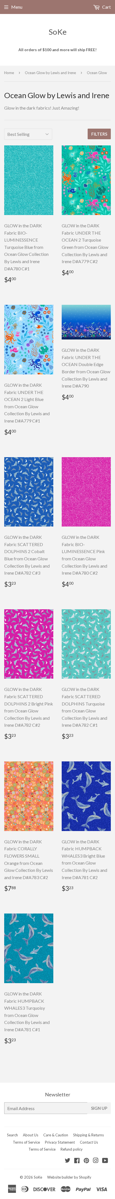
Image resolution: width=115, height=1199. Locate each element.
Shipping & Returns (88, 1135)
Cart (106, 7)
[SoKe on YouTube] (105, 1160)
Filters (99, 133)
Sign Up (99, 1108)
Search (12, 1135)
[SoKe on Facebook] (77, 1160)
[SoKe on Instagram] (96, 1160)
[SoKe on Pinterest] (86, 1160)
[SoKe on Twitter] (67, 1160)
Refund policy (72, 1149)
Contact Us (89, 1142)
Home (9, 72)
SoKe (58, 31)
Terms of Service (26, 1142)
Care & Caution (55, 1135)
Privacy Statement (60, 1142)
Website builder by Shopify (69, 1177)
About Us (30, 1135)
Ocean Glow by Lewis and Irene (50, 72)
